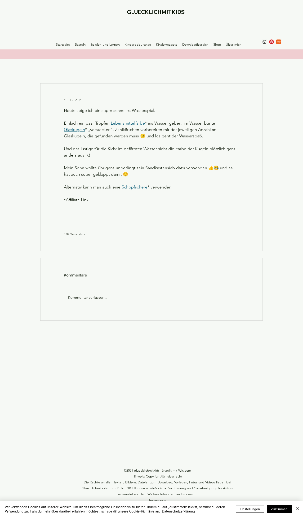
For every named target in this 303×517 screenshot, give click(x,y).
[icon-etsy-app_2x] (278, 41)
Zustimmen (279, 509)
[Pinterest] (271, 41)
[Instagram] (264, 41)
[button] (80, 44)
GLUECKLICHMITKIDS (156, 12)
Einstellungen (250, 509)
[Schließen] (297, 509)
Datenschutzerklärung (178, 511)
